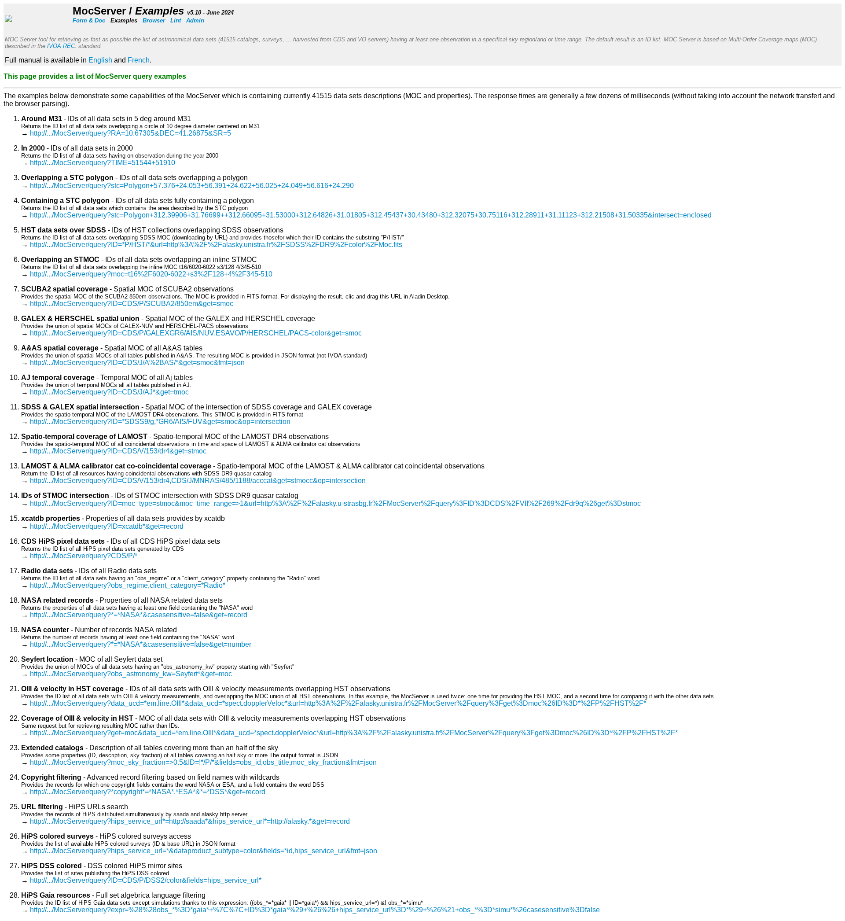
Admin (195, 20)
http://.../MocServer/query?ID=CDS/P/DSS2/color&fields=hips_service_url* (145, 880)
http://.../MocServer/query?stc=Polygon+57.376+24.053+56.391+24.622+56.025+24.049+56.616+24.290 (192, 185)
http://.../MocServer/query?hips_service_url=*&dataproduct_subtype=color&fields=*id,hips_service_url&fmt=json (203, 851)
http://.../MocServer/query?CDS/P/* (83, 556)
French (139, 60)
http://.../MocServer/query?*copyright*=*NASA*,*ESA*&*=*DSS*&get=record (147, 792)
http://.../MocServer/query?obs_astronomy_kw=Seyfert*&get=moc (131, 674)
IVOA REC (61, 46)
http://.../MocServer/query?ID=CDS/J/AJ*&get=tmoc (109, 392)
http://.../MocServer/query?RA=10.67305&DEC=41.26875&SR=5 (130, 133)
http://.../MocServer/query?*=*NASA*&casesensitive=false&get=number (140, 644)
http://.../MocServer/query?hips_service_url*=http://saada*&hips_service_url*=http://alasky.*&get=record (190, 821)
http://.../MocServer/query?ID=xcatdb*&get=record (107, 526)
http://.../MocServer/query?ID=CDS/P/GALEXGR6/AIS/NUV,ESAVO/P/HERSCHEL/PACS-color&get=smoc (196, 333)
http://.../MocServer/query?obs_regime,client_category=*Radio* (127, 585)
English (100, 60)
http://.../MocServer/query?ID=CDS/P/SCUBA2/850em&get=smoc (131, 303)
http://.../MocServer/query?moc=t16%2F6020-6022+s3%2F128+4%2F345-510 (151, 274)
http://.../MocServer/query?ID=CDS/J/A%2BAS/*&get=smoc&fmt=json (137, 362)
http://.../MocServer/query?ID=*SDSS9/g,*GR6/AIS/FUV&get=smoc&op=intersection (160, 421)
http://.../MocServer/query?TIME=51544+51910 (102, 162)
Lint (175, 20)
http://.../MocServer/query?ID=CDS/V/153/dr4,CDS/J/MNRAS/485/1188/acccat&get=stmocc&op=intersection (198, 480)
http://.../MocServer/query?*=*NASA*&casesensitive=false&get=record (138, 615)
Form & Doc (89, 20)
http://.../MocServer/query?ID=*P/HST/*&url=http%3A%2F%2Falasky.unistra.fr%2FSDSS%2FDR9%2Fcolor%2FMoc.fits (216, 244)
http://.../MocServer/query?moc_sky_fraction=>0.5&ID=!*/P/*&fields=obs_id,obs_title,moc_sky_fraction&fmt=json (203, 762)
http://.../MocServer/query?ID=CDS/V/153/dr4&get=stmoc (118, 451)
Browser (154, 20)
